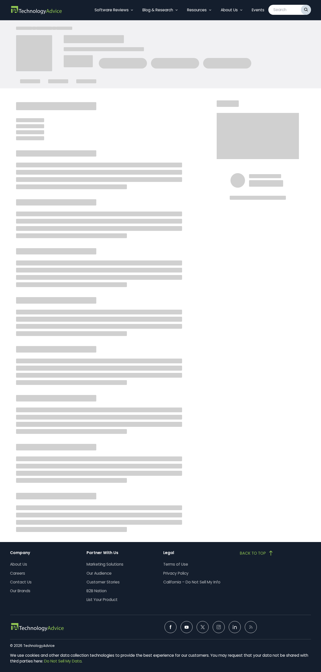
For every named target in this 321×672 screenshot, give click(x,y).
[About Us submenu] (241, 10)
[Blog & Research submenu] (176, 10)
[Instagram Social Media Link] (219, 627)
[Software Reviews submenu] (131, 10)
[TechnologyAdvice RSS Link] (251, 627)
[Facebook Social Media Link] (171, 627)
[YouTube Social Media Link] (187, 627)
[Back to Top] (257, 553)
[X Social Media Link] (203, 627)
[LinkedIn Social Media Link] (235, 627)
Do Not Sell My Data (63, 661)
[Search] (306, 10)
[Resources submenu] (210, 10)
